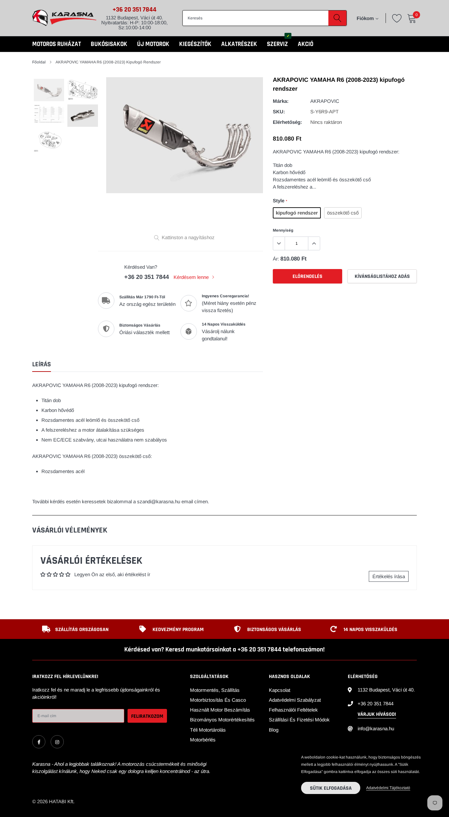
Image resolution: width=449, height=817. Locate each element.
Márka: (281, 101)
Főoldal (39, 62)
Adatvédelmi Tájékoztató (388, 787)
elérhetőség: (287, 122)
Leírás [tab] (41, 364)
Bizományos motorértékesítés (222, 719)
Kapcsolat (279, 690)
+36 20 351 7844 (134, 9)
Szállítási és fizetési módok (299, 719)
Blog (273, 730)
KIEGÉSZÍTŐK (195, 44)
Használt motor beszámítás (220, 710)
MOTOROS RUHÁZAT (56, 44)
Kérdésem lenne (192, 277)
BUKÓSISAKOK (109, 44)
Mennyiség (283, 230)
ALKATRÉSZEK (239, 44)
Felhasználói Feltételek (293, 710)
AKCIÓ (305, 44)
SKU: (279, 111)
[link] (38, 741)
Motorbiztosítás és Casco (218, 700)
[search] (337, 18)
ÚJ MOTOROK (153, 44)
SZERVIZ (277, 44)
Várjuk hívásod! (377, 714)
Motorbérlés (203, 739)
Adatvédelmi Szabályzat (295, 700)
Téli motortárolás (208, 730)
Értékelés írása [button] (388, 576)
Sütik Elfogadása (331, 788)
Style (280, 200)
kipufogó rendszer (297, 213)
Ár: (276, 258)
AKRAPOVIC (324, 101)
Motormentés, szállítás (215, 690)
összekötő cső (343, 213)
